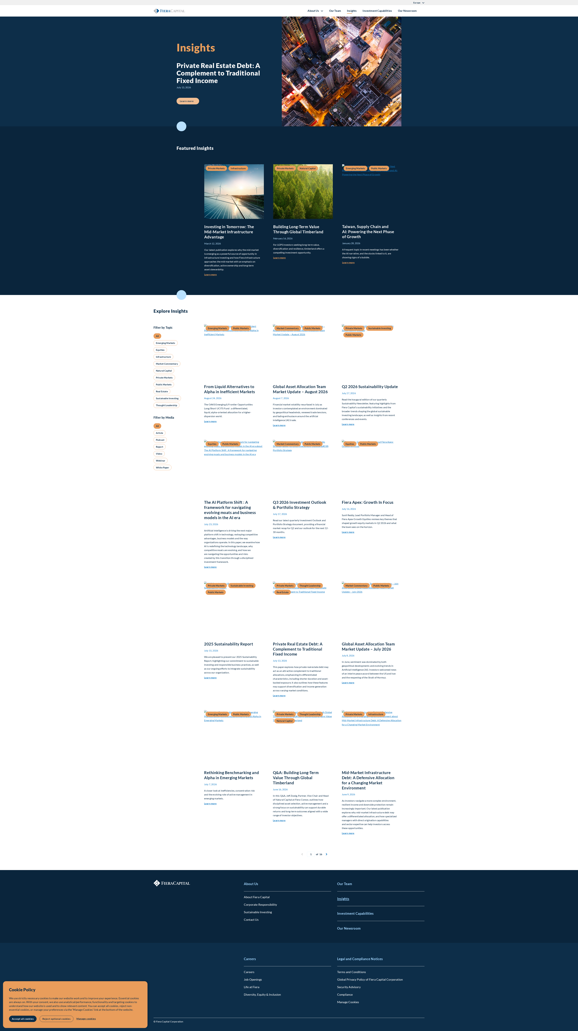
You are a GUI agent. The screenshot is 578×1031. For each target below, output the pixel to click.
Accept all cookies (23, 1018)
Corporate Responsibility (260, 904)
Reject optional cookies (56, 1018)
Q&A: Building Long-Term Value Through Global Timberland (296, 777)
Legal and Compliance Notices (360, 959)
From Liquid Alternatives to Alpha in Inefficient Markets (229, 389)
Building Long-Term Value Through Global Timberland (298, 229)
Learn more (189, 100)
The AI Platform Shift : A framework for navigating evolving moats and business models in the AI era (230, 510)
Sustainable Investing (258, 912)
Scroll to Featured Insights (181, 126)
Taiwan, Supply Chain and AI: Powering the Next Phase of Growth (368, 231)
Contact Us (251, 919)
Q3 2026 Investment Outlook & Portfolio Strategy (299, 505)
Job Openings (253, 979)
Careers (250, 959)
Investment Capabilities (377, 10)
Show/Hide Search (422, 10)
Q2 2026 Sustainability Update (370, 386)
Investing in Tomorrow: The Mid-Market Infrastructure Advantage (229, 231)
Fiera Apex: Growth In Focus (367, 502)
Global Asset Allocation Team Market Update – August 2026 (300, 389)
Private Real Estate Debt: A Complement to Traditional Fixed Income (297, 649)
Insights (352, 10)
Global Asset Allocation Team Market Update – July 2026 (368, 646)
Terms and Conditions (351, 972)
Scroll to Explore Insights (181, 295)
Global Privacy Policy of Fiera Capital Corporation (370, 979)
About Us (251, 884)
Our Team (335, 10)
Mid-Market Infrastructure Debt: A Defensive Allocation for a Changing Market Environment (368, 780)
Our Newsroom (407, 10)
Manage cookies (86, 1018)
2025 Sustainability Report (228, 644)
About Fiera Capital (257, 897)
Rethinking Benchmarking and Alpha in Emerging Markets (231, 775)
